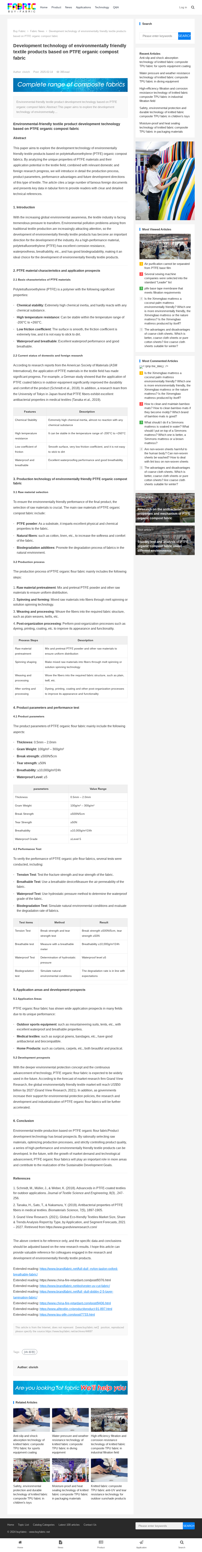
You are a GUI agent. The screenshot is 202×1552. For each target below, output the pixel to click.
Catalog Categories (44, 1524)
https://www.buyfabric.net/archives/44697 (69, 1331)
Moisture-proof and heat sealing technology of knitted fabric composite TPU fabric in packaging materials (163, 127)
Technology (102, 7)
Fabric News (37, 31)
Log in (183, 7)
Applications (83, 7)
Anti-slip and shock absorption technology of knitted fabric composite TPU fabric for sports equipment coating (29, 1444)
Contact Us (90, 1524)
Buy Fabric (19, 31)
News (68, 7)
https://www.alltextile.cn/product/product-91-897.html (76, 1309)
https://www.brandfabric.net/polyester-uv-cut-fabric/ (75, 1286)
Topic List (23, 1524)
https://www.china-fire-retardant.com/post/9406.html (75, 1303)
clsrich (26, 71)
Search (184, 36)
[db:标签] (29, 1351)
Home (44, 7)
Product (56, 7)
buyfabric (21, 1531)
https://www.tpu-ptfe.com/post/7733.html (67, 1314)
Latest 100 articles (69, 1524)
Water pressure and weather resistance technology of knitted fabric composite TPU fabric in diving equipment (70, 1444)
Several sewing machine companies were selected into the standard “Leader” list (165, 278)
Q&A (116, 7)
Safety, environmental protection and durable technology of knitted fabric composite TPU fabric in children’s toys (30, 1494)
